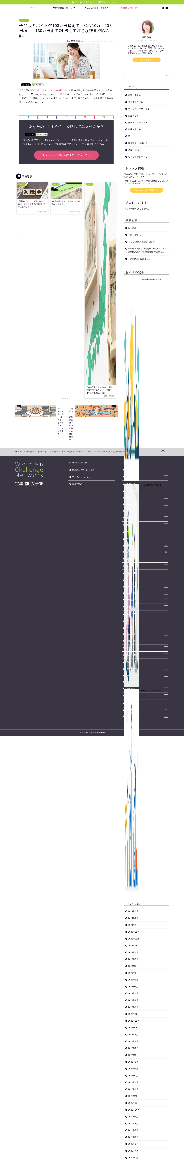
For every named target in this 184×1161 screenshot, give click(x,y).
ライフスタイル (135, 102)
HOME (32, 7)
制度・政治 (133, 150)
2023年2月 (133, 1000)
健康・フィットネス (137, 122)
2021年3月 (146, 716)
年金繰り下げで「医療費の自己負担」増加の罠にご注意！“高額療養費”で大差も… (147, 250)
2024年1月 (133, 925)
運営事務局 (77, 484)
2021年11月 (133, 1103)
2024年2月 (133, 918)
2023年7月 (133, 966)
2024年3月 (133, 911)
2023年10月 (134, 945)
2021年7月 (133, 1130)
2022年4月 (133, 1069)
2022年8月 (133, 1041)
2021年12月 (134, 1096)
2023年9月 (133, 952)
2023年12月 (134, 932)
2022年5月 (133, 1062)
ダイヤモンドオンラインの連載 (46, 90)
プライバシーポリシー (82, 477)
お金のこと (24, 20)
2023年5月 (133, 980)
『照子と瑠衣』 (135, 235)
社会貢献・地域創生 (137, 143)
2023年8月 (133, 959)
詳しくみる (146, 60)
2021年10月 (134, 1110)
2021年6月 (133, 1137)
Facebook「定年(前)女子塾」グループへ (66, 155)
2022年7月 (133, 1048)
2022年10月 (134, 1027)
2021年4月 (133, 1151)
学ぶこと (132, 136)
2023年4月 (133, 986)
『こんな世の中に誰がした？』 (142, 242)
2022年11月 (133, 1021)
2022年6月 (133, 1055)
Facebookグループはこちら (146, 190)
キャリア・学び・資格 (139, 109)
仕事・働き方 (134, 95)
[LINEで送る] (38, 84)
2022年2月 (133, 1082)
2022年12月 (134, 1014)
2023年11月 (133, 939)
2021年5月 (133, 1144)
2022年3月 (133, 1075)
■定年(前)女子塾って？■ (64, 7)
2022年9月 (133, 1034)
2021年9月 (133, 1116)
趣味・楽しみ (134, 129)
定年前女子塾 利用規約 (83, 470)
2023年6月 (133, 973)
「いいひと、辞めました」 (140, 259)
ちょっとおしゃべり (137, 157)
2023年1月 (133, 1007)
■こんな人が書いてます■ (96, 7)
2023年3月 (133, 993)
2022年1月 (133, 1089)
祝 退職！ (133, 228)
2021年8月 (133, 1123)
